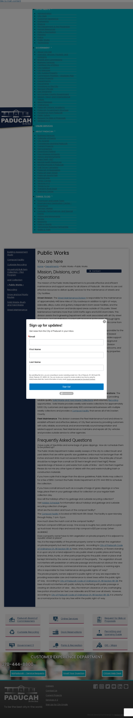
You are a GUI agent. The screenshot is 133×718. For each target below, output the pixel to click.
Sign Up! (66, 386)
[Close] (104, 321)
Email (32, 337)
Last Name (35, 362)
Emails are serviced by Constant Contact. (81, 379)
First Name (35, 349)
